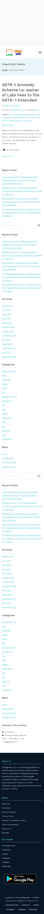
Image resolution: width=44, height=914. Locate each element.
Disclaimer (6, 808)
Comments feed (9, 462)
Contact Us (6, 829)
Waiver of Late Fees (23, 120)
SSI (3, 426)
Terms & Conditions (10, 824)
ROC (4, 422)
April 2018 (6, 340)
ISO (3, 405)
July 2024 (6, 310)
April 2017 (6, 352)
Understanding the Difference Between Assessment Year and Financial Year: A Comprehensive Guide (20, 180)
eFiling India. (25, 898)
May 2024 (6, 319)
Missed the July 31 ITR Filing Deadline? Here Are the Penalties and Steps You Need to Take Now (22, 191)
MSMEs (5, 414)
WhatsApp (6, 866)
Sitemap (5, 833)
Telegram (6, 862)
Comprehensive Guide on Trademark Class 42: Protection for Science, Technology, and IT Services (21, 287)
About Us (6, 804)
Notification (7, 418)
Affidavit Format (9, 371)
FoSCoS (5, 384)
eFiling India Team (12, 105)
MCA (4, 409)
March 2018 (7, 344)
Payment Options (9, 812)
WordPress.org (9, 467)
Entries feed (7, 458)
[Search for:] (22, 225)
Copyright (6, 380)
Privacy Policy (7, 816)
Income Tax (7, 401)
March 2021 (7, 323)
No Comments (8, 125)
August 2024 (7, 306)
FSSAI (4, 388)
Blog (4, 376)
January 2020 (8, 331)
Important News (18, 117)
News (11, 120)
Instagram (6, 858)
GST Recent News (21, 114)
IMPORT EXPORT (9, 397)
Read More (7, 156)
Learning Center (8, 846)
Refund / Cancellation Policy (14, 820)
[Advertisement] (22, 23)
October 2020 (8, 327)
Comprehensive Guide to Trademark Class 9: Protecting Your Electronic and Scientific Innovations (21, 212)
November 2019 (9, 335)
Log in (4, 454)
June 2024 (6, 314)
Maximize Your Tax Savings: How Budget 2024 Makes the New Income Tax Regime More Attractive (21, 202)
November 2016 (9, 357)
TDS (4, 435)
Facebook (6, 850)
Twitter (5, 854)
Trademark (7, 439)
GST (37, 110)
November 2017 (9, 348)
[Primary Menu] (40, 52)
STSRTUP (6, 431)
